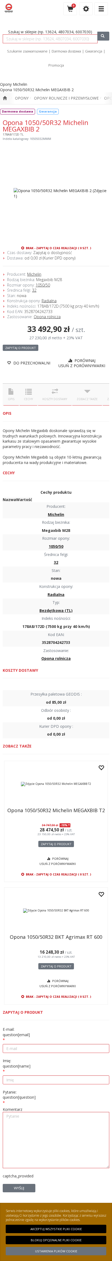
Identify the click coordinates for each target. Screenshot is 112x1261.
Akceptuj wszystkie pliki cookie (56, 1229)
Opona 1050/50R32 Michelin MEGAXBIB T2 (56, 810)
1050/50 (43, 285)
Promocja (56, 65)
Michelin (34, 274)
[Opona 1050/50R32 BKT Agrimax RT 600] (56, 910)
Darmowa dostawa (66, 51)
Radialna (49, 300)
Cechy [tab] (28, 399)
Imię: (16, 1063)
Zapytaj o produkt (20, 348)
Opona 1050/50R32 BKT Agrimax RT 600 (56, 937)
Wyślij (19, 1188)
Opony (22, 98)
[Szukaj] (103, 36)
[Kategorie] (101, 8)
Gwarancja (93, 51)
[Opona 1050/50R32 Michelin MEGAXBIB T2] (56, 784)
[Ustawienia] (86, 8)
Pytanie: (19, 1094)
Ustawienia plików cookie (56, 1251)
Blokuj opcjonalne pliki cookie (56, 1240)
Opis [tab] (11, 399)
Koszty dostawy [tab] (54, 399)
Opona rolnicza (47, 316)
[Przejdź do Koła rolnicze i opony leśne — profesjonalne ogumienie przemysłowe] (5, 98)
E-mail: (16, 1032)
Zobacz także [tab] (87, 399)
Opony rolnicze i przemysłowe (66, 98)
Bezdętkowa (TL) (56, 610)
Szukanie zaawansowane (27, 51)
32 (34, 290)
